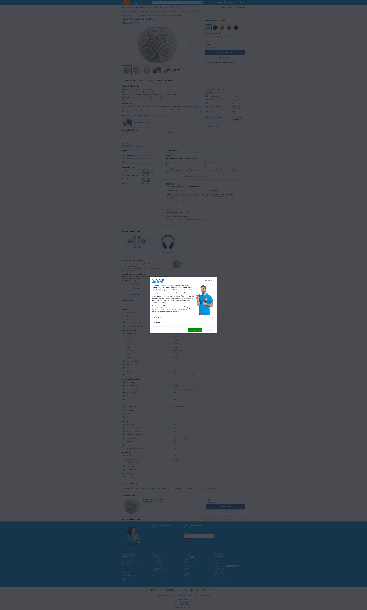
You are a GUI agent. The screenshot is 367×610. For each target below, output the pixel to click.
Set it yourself (209, 330)
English (210, 281)
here (159, 308)
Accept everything (195, 330)
